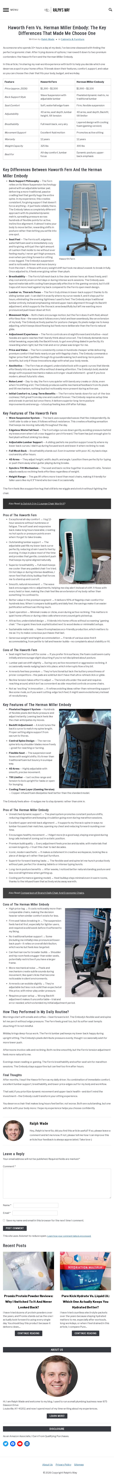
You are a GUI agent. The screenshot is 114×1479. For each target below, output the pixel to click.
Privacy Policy (63, 1464)
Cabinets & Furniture (72, 39)
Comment (9, 1166)
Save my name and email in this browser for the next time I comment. (45, 1220)
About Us (47, 1464)
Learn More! (57, 1416)
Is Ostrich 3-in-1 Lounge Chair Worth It (42, 503)
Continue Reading (28, 1333)
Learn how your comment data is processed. (69, 1236)
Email (7, 1213)
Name (7, 1205)
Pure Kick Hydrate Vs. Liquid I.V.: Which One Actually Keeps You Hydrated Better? (85, 1301)
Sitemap (79, 1464)
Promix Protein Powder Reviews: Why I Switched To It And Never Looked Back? (28, 1301)
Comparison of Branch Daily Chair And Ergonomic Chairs (52, 893)
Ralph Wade (47, 39)
